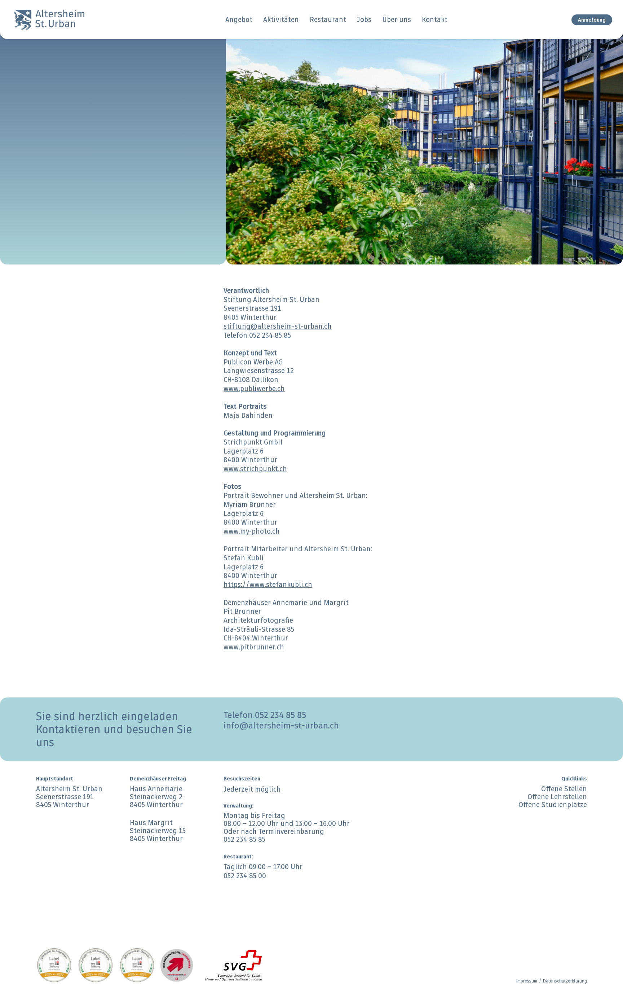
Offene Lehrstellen (557, 797)
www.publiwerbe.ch (254, 389)
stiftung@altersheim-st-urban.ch (278, 326)
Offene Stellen (564, 789)
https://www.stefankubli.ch (268, 584)
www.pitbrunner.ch (254, 647)
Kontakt (434, 19)
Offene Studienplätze (552, 805)
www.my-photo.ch (252, 531)
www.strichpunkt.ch (255, 469)
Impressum (526, 981)
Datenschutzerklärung (565, 981)
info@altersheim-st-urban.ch (281, 725)
